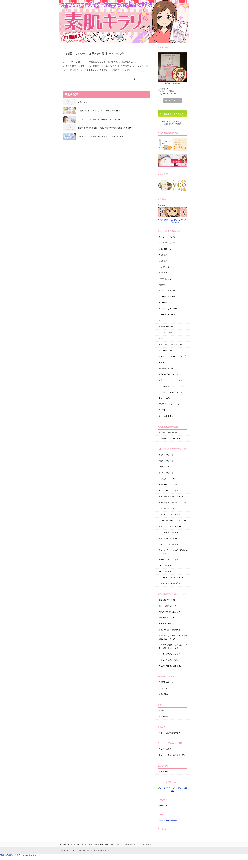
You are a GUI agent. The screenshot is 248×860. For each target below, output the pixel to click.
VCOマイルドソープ (167, 243)
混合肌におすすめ (166, 473)
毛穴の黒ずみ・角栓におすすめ (171, 496)
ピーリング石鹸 (165, 624)
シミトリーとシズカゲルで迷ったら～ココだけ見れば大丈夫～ (100, 136)
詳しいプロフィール (172, 100)
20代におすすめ (165, 565)
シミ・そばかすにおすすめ (169, 514)
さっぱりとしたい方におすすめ (171, 577)
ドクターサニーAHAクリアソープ (172, 356)
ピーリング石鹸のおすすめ (169, 654)
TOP (91, 844)
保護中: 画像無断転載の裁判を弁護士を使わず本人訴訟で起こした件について (105, 128)
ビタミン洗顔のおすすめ (169, 544)
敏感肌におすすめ (166, 455)
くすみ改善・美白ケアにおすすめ (172, 520)
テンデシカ (163, 302)
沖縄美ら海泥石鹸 (166, 326)
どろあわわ (163, 261)
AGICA (161, 362)
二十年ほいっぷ (165, 279)
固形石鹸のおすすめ (167, 600)
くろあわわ (163, 255)
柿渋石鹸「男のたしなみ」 (169, 374)
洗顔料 (161, 711)
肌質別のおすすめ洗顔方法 (169, 583)
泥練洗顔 (162, 285)
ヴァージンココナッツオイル (170, 438)
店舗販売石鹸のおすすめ (169, 660)
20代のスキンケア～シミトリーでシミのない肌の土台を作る (100, 111)
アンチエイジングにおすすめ (170, 526)
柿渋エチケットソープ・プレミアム (173, 380)
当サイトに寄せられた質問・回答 (172, 755)
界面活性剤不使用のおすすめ (170, 666)
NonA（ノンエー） (166, 332)
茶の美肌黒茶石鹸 (166, 368)
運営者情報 (163, 771)
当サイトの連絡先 (166, 749)
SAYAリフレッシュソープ (169, 404)
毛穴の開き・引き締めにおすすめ (172, 502)
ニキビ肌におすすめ (167, 479)
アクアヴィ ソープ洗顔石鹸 (170, 344)
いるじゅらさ (164, 267)
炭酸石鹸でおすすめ (167, 618)
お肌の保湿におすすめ (168, 538)
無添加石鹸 (163, 694)
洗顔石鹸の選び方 (166, 682)
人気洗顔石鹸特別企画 (168, 432)
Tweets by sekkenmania (167, 821)
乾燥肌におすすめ (166, 461)
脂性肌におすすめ (166, 467)
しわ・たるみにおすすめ (169, 532)
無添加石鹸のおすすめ (168, 606)
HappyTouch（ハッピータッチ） (172, 386)
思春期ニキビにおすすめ (169, 560)
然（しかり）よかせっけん (169, 237)
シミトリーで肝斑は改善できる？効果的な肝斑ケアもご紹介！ (100, 119)
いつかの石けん (165, 249)
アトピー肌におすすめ (168, 485)
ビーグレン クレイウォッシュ (171, 392)
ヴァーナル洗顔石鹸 (167, 297)
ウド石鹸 (162, 410)
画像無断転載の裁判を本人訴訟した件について (21, 855)
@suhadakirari (163, 806)
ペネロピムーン (165, 273)
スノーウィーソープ (167, 315)
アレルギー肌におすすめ (169, 490)
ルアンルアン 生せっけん (169, 350)
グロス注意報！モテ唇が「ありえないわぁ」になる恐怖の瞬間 (172, 221)
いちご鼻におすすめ (167, 508)
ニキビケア (163, 688)
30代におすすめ (165, 571)
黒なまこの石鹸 (165, 398)
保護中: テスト (83, 102)
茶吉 (160, 320)
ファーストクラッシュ (168, 416)
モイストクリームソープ (169, 309)
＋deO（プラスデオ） (168, 291)
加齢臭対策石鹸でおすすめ (169, 612)
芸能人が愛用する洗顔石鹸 (169, 630)
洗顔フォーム (164, 716)
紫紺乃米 (162, 338)
